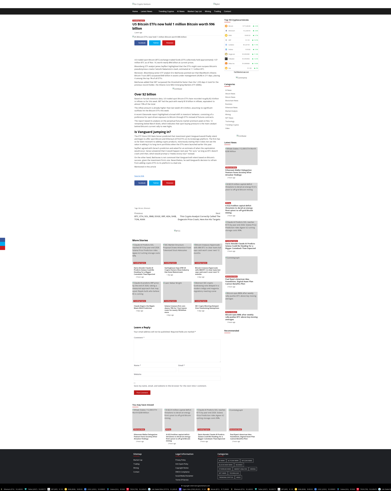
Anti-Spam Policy (181, 464)
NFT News (229, 118)
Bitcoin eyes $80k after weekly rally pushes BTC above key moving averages (241, 317)
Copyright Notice (181, 468)
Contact (227, 11)
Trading (217, 11)
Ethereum (147, 208)
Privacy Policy (180, 460)
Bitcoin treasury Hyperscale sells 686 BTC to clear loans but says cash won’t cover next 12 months (207, 271)
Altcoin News (230, 94)
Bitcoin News (230, 97)
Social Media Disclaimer (184, 476)
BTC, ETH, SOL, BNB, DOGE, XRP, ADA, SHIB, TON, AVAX (155, 216)
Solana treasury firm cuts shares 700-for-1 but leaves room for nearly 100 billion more (176, 309)
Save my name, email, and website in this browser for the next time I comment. (170, 386)
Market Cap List (195, 11)
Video (227, 128)
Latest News (146, 11)
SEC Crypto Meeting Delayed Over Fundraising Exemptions (207, 307)
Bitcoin (140, 208)
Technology (229, 121)
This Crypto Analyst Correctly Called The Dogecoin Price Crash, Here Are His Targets (199, 216)
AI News (181, 11)
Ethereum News (231, 107)
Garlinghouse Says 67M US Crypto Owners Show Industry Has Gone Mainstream (177, 270)
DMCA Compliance (182, 472)
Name (137, 365)
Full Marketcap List (241, 72)
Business (228, 104)
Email (181, 365)
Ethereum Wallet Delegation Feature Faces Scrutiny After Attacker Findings (238, 172)
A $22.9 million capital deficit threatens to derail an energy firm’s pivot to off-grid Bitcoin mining (239, 209)
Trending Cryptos (166, 11)
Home (135, 11)
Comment (139, 337)
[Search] (257, 11)
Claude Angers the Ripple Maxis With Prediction (144, 307)
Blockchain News (231, 100)
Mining (208, 11)
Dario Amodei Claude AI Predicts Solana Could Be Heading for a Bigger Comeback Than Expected (144, 271)
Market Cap (137, 460)
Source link (139, 176)
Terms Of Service (181, 480)
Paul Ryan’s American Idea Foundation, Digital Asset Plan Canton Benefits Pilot (239, 281)
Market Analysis (231, 111)
